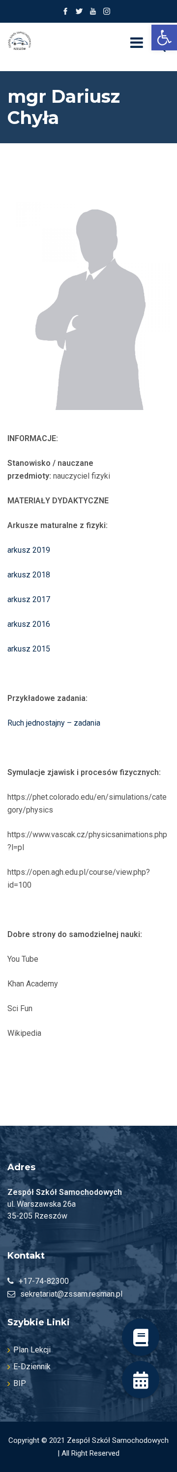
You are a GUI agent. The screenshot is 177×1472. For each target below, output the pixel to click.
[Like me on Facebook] (65, 11)
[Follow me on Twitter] (79, 11)
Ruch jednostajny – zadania (53, 723)
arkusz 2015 (28, 649)
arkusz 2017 (28, 599)
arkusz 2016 (28, 624)
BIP (19, 1383)
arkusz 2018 (28, 574)
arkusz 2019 (28, 550)
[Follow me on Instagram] (106, 11)
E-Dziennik (32, 1366)
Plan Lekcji (32, 1349)
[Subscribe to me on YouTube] (92, 11)
